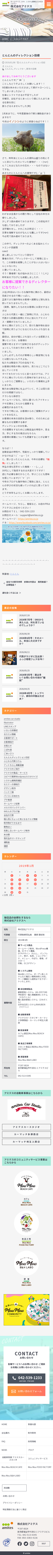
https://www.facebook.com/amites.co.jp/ (30, 522)
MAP (44, 1543)
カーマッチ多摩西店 (26, 1134)
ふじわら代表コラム (13, 761)
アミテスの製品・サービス (16, 772)
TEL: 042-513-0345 (27, 1534)
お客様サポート (11, 738)
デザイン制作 (10, 788)
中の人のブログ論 (12, 811)
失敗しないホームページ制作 (17, 830)
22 (12, 888)
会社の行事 (9, 815)
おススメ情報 (10, 734)
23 (20, 888)
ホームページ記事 (12, 803)
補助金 (7, 842)
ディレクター (19, 68)
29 (12, 892)
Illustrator (8, 722)
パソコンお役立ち (12, 795)
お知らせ (8, 745)
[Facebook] (20, 1544)
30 (20, 892)
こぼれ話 (8, 749)
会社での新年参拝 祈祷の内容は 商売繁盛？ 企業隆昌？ (28, 583)
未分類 (7, 834)
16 (20, 884)
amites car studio (12, 718)
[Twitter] (26, 1544)
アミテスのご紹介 (12, 768)
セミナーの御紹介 (12, 784)
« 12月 (5, 895)
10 (27, 880)
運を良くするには (10, 592)
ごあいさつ (9, 753)
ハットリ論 (9, 792)
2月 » (11, 895)
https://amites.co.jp (28, 518)
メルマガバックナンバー (15, 807)
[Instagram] (32, 1544)
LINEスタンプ (10, 726)
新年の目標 (31, 68)
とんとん (9, 66)
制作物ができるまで (13, 822)
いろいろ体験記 (11, 730)
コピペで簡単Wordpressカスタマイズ (21, 776)
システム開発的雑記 (13, 780)
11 (35, 880)
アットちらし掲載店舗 (14, 765)
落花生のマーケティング (14, 838)
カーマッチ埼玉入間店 (26, 1141)
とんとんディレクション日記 (32, 62)
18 (35, 884)
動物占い (8, 826)
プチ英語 (8, 799)
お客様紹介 (9, 741)
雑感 (6, 846)
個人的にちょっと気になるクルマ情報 (20, 819)
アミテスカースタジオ (26, 1126)
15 (12, 884)
